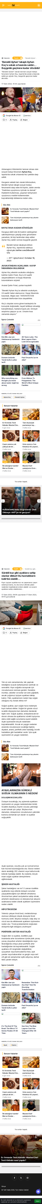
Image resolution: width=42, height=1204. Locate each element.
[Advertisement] (21, 34)
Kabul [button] (37, 1201)
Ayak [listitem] (5, 1045)
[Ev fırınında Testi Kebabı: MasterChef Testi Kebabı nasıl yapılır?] (21, 211)
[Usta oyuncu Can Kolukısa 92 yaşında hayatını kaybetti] (31, 440)
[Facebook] (14, 1177)
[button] (38, 5)
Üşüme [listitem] (13, 1045)
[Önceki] (3, 501)
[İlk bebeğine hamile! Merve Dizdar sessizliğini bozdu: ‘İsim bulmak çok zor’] (10, 462)
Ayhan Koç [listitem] (7, 397)
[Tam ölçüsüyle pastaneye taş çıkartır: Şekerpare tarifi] (21, 220)
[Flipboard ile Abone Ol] (27, 115)
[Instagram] (27, 1177)
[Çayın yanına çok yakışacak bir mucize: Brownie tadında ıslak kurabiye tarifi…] (10, 440)
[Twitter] (21, 1177)
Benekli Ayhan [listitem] (19, 397)
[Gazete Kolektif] (13, 5)
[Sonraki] (38, 501)
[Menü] (4, 5)
